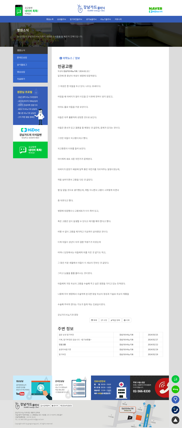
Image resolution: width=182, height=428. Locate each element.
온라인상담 (22, 57)
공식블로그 (22, 64)
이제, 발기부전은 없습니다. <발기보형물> (75, 339)
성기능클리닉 (91, 19)
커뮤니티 (118, 19)
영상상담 (21, 71)
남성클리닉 (61, 19)
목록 (95, 320)
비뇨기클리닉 (105, 19)
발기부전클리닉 (76, 19)
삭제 (128, 320)
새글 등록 (116, 320)
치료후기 (21, 78)
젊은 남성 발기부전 (66, 334)
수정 (105, 320)
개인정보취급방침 (66, 405)
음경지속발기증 (65, 349)
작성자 (67, 71)
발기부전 (62, 354)
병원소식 (21, 50)
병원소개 (49, 19)
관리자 (55, 405)
